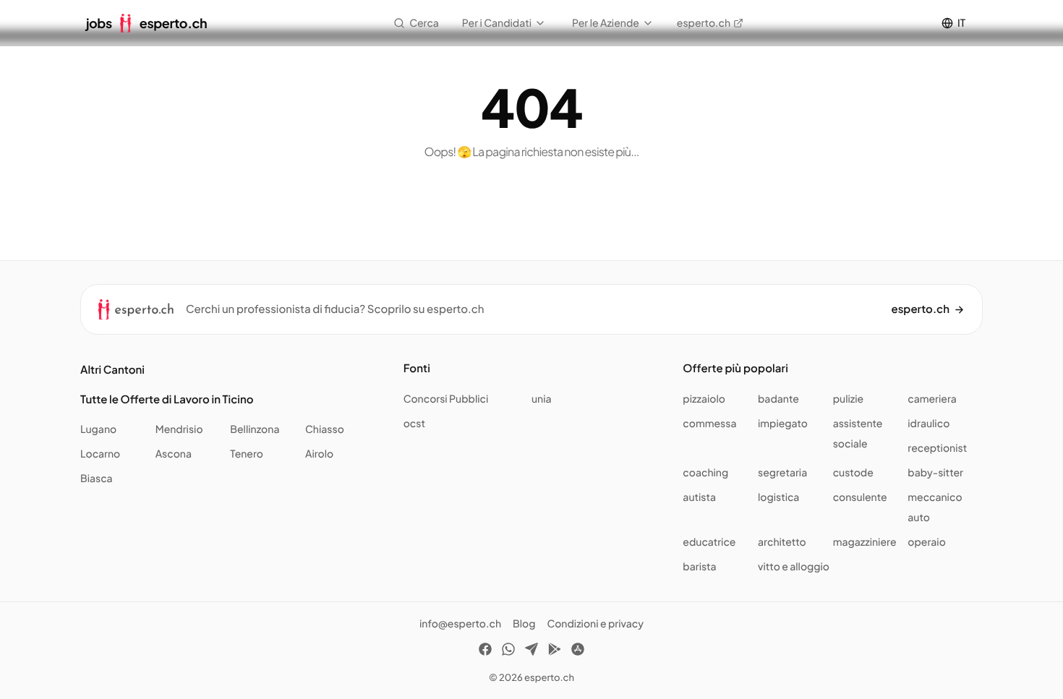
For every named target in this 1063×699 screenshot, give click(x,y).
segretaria (782, 472)
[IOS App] (578, 651)
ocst (414, 423)
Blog (524, 623)
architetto (782, 542)
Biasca (96, 478)
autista (699, 497)
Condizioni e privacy (595, 623)
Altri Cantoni (112, 370)
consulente (860, 497)
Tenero (246, 453)
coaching (705, 472)
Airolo (319, 453)
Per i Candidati (497, 23)
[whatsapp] (508, 651)
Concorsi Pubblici (446, 399)
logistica (778, 497)
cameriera (932, 399)
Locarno (100, 453)
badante (778, 399)
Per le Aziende (605, 23)
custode (853, 472)
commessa (709, 423)
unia (542, 399)
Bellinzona (254, 429)
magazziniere (865, 542)
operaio (927, 542)
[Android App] (554, 651)
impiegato (783, 423)
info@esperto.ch (460, 623)
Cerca (424, 23)
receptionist (937, 448)
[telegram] (531, 651)
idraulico (928, 423)
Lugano (98, 429)
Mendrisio (179, 429)
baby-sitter (935, 472)
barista (699, 566)
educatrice (709, 542)
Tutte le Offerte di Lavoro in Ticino (167, 399)
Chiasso (324, 429)
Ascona (173, 453)
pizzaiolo (704, 399)
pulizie (848, 399)
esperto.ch (703, 23)
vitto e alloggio (793, 566)
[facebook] (485, 651)
